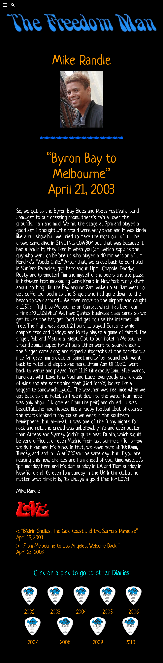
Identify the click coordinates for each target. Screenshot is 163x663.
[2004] (81, 588)
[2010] (130, 619)
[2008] (65, 619)
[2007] (32, 619)
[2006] (134, 588)
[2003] (55, 588)
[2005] (108, 588)
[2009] (98, 619)
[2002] (29, 588)
